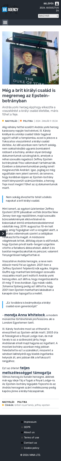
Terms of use (31, 437)
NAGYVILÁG (11, 121)
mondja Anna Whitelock (24, 315)
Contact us (30, 442)
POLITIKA (28, 121)
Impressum (30, 421)
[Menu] (5, 22)
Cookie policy (31, 448)
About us (29, 432)
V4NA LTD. (35, 455)
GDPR (27, 427)
